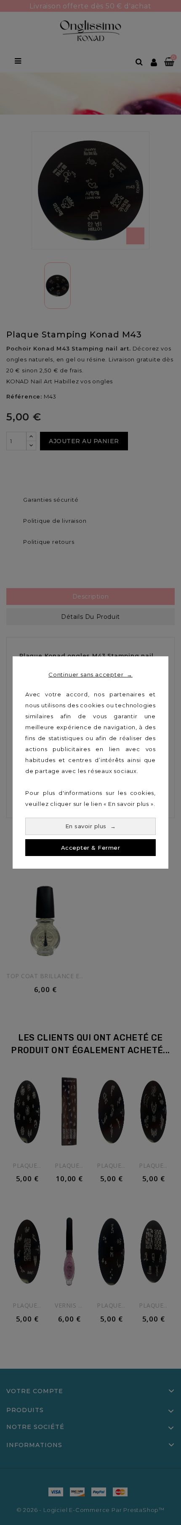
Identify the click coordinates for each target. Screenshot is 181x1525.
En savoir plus (90, 826)
